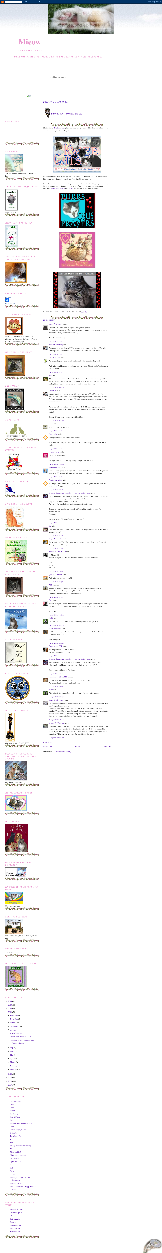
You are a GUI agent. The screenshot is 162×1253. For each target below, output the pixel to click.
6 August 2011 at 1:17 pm (56, 582)
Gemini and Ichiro (55, 480)
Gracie (12, 1126)
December (14, 1015)
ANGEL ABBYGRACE (57, 551)
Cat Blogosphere (16, 1212)
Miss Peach (60, 188)
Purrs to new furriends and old (66, 113)
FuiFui (71, 188)
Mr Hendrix (14, 1158)
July (12, 1047)
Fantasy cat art (15, 1225)
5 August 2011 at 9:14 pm (56, 372)
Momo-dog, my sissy (18, 1155)
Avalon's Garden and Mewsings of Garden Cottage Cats (69, 493)
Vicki (51, 618)
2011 (10, 1012)
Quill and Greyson (55, 574)
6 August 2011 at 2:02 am (56, 490)
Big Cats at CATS (16, 1209)
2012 (10, 1008)
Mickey (13, 1149)
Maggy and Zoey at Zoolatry (20, 1145)
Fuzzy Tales (53, 434)
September (14, 1026)
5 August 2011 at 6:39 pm (56, 341)
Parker (12, 1165)
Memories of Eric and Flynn (59, 677)
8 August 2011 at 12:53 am (56, 643)
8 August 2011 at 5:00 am (56, 674)
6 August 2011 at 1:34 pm (56, 597)
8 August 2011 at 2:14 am (56, 656)
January (13, 1069)
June (12, 1051)
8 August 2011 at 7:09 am (56, 686)
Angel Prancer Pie (55, 538)
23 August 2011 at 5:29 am (56, 738)
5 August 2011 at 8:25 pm (56, 354)
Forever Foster (54, 452)
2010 (10, 1074)
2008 (10, 1081)
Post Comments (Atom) (62, 751)
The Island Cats (54, 357)
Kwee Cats (53, 390)
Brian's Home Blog (56, 344)
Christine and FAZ (55, 646)
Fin (11, 1120)
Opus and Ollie (15, 1161)
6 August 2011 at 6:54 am (56, 536)
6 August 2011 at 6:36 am (56, 523)
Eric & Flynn (15, 1117)
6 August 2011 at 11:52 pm (56, 615)
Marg (51, 375)
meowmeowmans (55, 628)
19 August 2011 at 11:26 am (57, 720)
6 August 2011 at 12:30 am (56, 477)
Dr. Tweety (14, 1114)
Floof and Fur (15, 1228)
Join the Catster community (14, 952)
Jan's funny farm (16, 1136)
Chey (12, 1104)
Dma (50, 424)
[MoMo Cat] (7, 301)
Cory (50, 600)
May (12, 1055)
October (13, 1022)
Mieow (29, 41)
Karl (11, 1142)
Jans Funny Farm (55, 467)
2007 (10, 1085)
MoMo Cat (8, 297)
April (12, 1058)
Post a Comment (48, 742)
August (13, 1030)
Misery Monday (16, 1033)
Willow (51, 585)
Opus (53, 188)
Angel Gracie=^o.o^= (57, 700)
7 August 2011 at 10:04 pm (56, 625)
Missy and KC (15, 1152)
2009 (10, 1077)
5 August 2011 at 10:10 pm (56, 420)
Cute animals (15, 1219)
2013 (10, 1005)
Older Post (107, 746)
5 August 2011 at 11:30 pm (56, 464)
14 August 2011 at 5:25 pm (56, 697)
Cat (50, 526)
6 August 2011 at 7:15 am (56, 548)
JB (11, 1139)
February (13, 1066)
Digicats (13, 1222)
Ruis (11, 1168)
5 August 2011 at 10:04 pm (56, 387)
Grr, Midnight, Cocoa (18, 1129)
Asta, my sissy (15, 1101)
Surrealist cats (15, 1231)
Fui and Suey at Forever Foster (21, 1123)
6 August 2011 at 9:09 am (56, 571)
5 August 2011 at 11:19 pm (56, 449)
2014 (10, 1001)
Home (77, 746)
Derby (12, 1110)
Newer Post (47, 746)
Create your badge (10, 303)
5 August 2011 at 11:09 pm (56, 431)
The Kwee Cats (59, 128)
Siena (12, 1171)
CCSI (12, 1215)
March (13, 1062)
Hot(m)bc (13, 1133)
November (14, 1019)
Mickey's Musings (55, 324)
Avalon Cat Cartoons (56, 723)
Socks (12, 1174)
